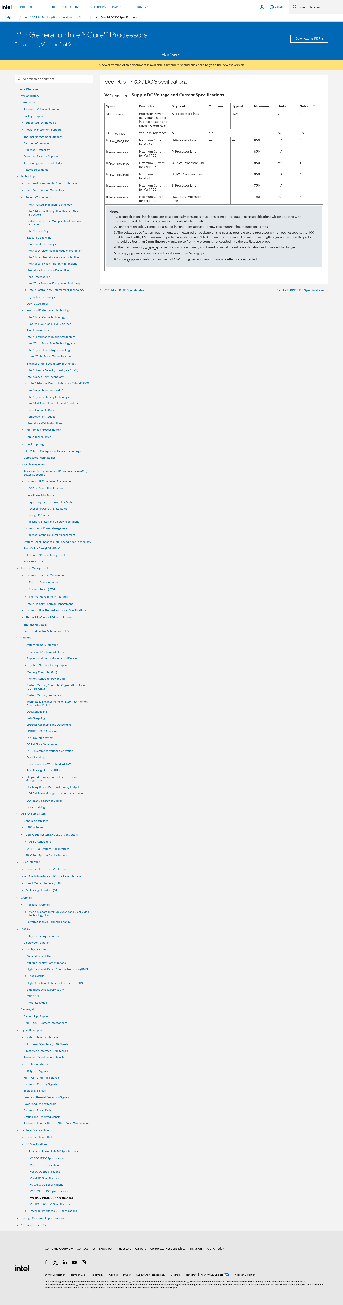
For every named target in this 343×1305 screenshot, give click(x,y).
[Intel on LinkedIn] (65, 1263)
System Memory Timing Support (49, 665)
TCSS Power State (34, 561)
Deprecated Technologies (40, 457)
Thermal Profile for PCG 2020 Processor (50, 617)
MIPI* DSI (33, 996)
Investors (124, 1249)
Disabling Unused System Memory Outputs (54, 787)
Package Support (34, 116)
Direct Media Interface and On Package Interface (51, 876)
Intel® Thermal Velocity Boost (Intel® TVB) (52, 370)
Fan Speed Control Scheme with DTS (46, 631)
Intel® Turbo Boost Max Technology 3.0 (51, 343)
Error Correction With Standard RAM (49, 764)
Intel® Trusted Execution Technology (49, 204)
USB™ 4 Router (35, 827)
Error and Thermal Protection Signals (46, 1097)
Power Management (33, 464)
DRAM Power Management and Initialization (56, 793)
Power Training (36, 807)
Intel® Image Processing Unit (43, 429)
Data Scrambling (37, 711)
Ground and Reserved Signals (42, 1117)
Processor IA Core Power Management (49, 481)
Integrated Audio (37, 1002)
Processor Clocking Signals (40, 1084)
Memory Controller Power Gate (46, 678)
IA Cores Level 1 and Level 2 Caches (49, 324)
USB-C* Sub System (33, 813)
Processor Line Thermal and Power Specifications (56, 610)
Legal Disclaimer (29, 89)
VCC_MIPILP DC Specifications (49, 1191)
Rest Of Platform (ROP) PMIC (42, 548)
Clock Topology (35, 444)
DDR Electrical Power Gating (44, 800)
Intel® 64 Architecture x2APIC (45, 390)
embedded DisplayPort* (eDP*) (46, 989)
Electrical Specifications (35, 1130)
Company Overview (59, 1249)
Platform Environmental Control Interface (51, 183)
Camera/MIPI (29, 1009)
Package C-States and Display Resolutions (53, 521)
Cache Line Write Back (40, 410)
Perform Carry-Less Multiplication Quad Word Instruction (55, 222)
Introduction (28, 102)
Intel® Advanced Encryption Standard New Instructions (53, 213)
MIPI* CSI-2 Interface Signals (42, 1077)
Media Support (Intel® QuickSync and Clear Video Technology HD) (59, 913)
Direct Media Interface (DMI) (43, 883)
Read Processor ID (38, 277)
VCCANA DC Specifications (46, 1184)
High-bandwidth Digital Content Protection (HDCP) (58, 969)
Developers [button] (96, 7)
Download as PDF (307, 38)
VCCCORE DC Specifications (47, 1158)
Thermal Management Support (43, 137)
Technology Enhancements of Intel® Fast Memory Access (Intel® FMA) (57, 703)
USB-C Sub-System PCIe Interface (48, 849)
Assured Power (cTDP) (42, 589)
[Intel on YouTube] (74, 1263)
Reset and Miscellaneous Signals (44, 1057)
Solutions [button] (71, 7)
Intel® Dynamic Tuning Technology (48, 397)
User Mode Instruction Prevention (48, 270)
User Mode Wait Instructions (44, 423)
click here (197, 65)
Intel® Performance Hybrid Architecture (51, 337)
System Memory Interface (42, 645)
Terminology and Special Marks (43, 163)
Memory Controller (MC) (42, 672)
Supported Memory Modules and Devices (52, 658)
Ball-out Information (36, 143)
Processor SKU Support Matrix (45, 652)
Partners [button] (119, 7)
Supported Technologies (41, 122)
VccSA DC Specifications (45, 1171)
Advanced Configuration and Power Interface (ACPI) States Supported (55, 473)
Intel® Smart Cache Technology (46, 317)
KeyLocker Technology (41, 297)
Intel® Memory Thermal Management (50, 604)
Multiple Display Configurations (46, 963)
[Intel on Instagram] (84, 1263)
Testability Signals (35, 1090)
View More (169, 55)
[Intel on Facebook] (46, 1263)
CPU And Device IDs (33, 1225)
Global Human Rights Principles (289, 1284)
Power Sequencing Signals (40, 1104)
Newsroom (106, 1249)
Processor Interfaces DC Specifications (53, 1211)
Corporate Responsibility (167, 1249)
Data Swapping (36, 718)
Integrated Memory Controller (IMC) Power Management (52, 778)
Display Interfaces (37, 1064)
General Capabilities (36, 821)
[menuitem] (9, 17)
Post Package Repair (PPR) (43, 770)
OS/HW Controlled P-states (46, 488)
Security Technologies (39, 197)
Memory (26, 637)
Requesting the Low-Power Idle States (50, 502)
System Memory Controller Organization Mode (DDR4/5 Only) (56, 687)
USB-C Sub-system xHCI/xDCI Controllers (52, 834)
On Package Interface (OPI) (42, 890)
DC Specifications (36, 1144)
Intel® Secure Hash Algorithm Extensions (52, 263)
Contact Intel (86, 1249)
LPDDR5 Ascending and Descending (49, 724)
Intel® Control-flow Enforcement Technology (56, 290)
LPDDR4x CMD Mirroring (42, 731)
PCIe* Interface (30, 862)
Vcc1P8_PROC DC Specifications (50, 1204)
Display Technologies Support (42, 936)
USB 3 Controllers (40, 841)
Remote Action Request (41, 416)
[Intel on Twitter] (56, 1263)
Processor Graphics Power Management (50, 535)
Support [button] (50, 7)
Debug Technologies (38, 437)
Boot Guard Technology (41, 244)
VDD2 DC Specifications (45, 1178)
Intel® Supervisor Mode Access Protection (53, 257)
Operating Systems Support (41, 156)
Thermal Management (34, 568)
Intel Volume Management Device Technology (52, 451)
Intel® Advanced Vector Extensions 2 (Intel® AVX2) (59, 383)
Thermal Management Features (48, 596)
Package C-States (38, 515)
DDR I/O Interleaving (40, 738)
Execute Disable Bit (39, 237)
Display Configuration (37, 942)
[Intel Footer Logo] (23, 1268)
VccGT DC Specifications (45, 1165)
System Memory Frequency (44, 695)
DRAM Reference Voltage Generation (50, 751)
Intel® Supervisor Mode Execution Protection (54, 250)
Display (25, 929)
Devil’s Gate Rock (37, 303)
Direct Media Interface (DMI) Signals (46, 1051)
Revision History (29, 96)
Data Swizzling (36, 757)
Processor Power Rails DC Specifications (54, 1151)
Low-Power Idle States (41, 495)
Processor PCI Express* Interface (46, 869)
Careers (140, 1249)
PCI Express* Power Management (44, 555)
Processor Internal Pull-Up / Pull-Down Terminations (56, 1123)
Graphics (26, 897)
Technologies (29, 176)
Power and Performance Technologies (49, 310)
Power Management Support (43, 129)
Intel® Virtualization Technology (45, 190)
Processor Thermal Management (46, 575)
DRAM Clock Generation (42, 744)
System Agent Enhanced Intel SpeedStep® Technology (57, 542)
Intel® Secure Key (37, 231)
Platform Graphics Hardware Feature (48, 922)
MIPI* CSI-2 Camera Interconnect (46, 1023)
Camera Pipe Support (37, 1016)
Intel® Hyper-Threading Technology (48, 350)
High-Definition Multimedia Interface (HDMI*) (55, 983)
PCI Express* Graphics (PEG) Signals (46, 1044)
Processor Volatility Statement (42, 109)
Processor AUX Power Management (46, 528)
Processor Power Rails (37, 1110)
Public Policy (215, 1249)
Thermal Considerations (43, 582)
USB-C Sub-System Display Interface (46, 855)
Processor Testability (37, 150)
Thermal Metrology (35, 624)
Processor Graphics (38, 904)
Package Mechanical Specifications (42, 1218)
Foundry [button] (141, 7)
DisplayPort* (36, 976)
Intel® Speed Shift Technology (45, 376)
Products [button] (28, 7)
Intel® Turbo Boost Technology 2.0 (50, 356)
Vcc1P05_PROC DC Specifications (51, 1198)
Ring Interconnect (38, 330)
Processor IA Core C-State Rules (47, 508)
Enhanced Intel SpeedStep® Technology (51, 363)
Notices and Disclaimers (116, 1284)
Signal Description (32, 1030)
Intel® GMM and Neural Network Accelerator (54, 403)
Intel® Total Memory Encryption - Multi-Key (53, 283)
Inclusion (195, 1249)
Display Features (36, 949)
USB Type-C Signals (36, 1071)
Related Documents (36, 169)
